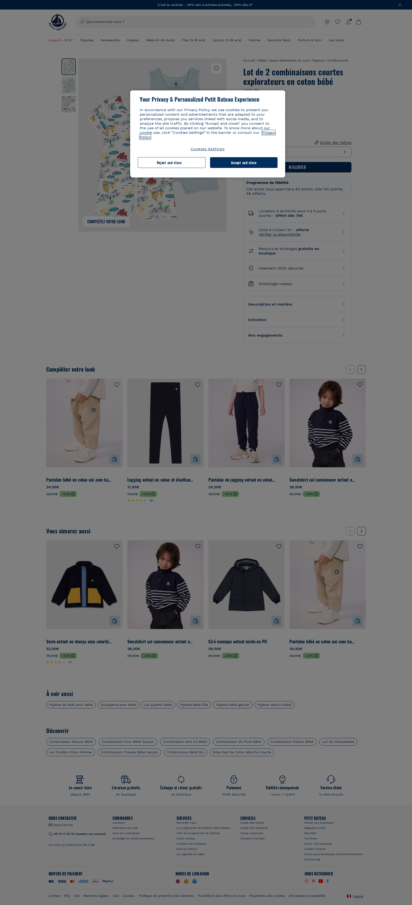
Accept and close (244, 162)
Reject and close (169, 162)
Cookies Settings (208, 149)
